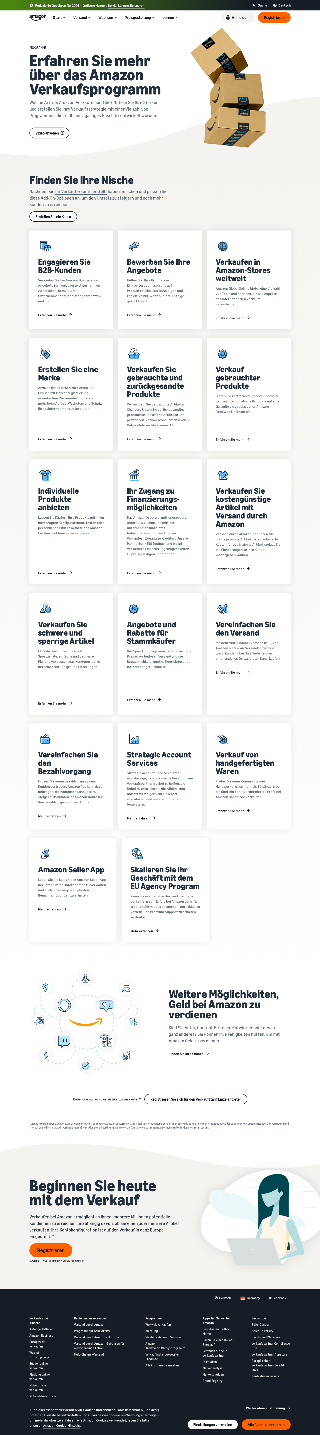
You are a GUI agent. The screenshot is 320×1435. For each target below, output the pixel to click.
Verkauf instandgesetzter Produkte (162, 1357)
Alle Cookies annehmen (266, 1424)
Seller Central (260, 1324)
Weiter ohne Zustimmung (265, 1408)
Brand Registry (212, 1381)
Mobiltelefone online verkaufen (42, 1398)
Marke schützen (213, 1374)
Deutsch (225, 1298)
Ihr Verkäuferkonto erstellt (81, 191)
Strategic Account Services (163, 1337)
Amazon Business (41, 1335)
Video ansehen (47, 133)
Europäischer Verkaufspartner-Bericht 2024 (268, 1365)
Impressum (201, 1127)
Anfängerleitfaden (41, 1329)
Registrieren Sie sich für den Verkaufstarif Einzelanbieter (195, 1099)
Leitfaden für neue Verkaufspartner (215, 1353)
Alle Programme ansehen (162, 1365)
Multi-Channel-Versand (89, 1354)
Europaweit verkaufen (37, 1344)
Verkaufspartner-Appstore (269, 1354)
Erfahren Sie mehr (52, 315)
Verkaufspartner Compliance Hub (271, 1346)
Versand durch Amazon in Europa (96, 1337)
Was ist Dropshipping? (39, 1355)
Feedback (279, 1298)
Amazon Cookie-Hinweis (61, 1425)
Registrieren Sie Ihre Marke (216, 1331)
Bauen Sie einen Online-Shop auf (218, 1342)
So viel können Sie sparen (126, 5)
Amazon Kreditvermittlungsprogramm (165, 1346)
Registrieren (50, 1250)
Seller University (262, 1331)
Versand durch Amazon (89, 1324)
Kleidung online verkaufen (39, 1377)
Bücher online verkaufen (38, 1366)
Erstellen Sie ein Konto (53, 216)
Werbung (151, 1331)
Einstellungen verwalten (212, 1424)
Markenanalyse (212, 1368)
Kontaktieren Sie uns (265, 1376)
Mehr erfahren (49, 816)
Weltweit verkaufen (158, 1324)
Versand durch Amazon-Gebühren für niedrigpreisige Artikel (99, 1346)
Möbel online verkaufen (37, 1387)
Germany (253, 1298)
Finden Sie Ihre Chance (186, 1053)
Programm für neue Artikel (92, 1331)
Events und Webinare (266, 1337)
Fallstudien (210, 1362)
